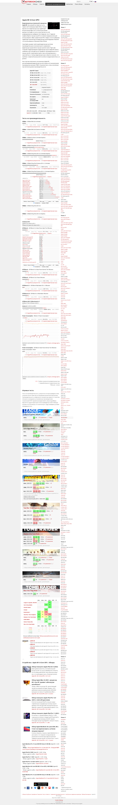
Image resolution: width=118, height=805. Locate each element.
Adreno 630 (63, 581)
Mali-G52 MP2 (63, 635)
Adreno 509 (63, 696)
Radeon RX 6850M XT (65, 70)
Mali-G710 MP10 (64, 483)
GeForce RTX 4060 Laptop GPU (66, 77)
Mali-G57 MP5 (63, 591)
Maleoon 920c (63, 564)
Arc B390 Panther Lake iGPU (66, 169)
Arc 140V (62, 264)
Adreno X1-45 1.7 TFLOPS (65, 405)
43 (38, 541)
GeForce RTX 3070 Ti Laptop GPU (67, 72)
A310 (62, 301)
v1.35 (23, 659)
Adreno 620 (63, 648)
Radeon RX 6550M (64, 232)
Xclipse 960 (63, 290)
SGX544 (62, 744)
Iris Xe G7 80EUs (64, 382)
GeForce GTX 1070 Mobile (65, 189)
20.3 (34, 487)
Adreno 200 (63, 783)
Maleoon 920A (63, 493)
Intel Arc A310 (25, 257)
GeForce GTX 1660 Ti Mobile (66, 204)
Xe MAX (62, 355)
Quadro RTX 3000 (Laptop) (65, 184)
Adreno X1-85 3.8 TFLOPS (65, 345)
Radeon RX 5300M (64, 278)
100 (37, 511)
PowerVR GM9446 (64, 606)
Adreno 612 (63, 675)
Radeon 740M (63, 352)
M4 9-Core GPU (63, 266)
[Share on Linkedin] (53, 787)
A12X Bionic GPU (64, 439)
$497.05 (32, 655)
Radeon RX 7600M (64, 124)
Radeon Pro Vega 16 (64, 330)
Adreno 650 (63, 510)
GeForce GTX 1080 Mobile (65, 156)
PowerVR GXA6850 (64, 609)
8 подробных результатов (38, 233)
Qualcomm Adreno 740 (26, 187)
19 (34, 491)
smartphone (37, 203)
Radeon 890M (63, 252)
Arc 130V (62, 312)
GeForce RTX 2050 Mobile (65, 257)
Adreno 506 (63, 699)
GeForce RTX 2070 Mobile (65, 146)
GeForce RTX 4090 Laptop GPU (66, 38)
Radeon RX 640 (63, 370)
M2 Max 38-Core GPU (65, 104)
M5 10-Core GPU (64, 168)
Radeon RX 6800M (64, 82)
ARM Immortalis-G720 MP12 (27, 190)
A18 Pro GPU (63, 387)
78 (38, 537)
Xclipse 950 (63, 451)
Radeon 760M (63, 344)
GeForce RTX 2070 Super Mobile (66, 129)
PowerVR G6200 (64, 711)
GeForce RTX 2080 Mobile (65, 105)
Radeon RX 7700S (64, 100)
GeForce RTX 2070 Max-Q (65, 179)
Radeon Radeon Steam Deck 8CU (66, 350)
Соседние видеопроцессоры (49, 126)
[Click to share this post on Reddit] (42, 787)
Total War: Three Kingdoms (31, 508)
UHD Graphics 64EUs (64, 402)
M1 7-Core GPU (33, 84)
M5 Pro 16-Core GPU (64, 137)
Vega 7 (62, 423)
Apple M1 (29, 113)
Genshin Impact (27, 607)
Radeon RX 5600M (64, 202)
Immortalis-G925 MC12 (65, 446)
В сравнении (42, 417)
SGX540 (62, 771)
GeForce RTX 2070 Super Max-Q (66, 166)
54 (40, 483)
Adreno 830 (63, 295)
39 (34, 557)
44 (36, 563)
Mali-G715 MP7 (63, 478)
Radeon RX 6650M (64, 141)
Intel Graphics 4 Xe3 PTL (65, 342)
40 (39, 559)
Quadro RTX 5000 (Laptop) (65, 115)
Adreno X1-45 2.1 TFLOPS (65, 391)
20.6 (40, 519)
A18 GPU (62, 432)
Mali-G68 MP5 (63, 587)
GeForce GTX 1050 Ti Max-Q (66, 315)
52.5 (38, 483)
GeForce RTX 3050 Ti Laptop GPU (67, 206)
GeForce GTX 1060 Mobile (65, 237)
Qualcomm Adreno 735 (26, 184)
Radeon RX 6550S (64, 235)
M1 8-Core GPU (64, 417)
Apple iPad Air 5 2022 (41, 754)
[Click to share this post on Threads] (31, 788)
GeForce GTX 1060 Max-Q (65, 279)
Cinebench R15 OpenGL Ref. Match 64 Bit (31, 225)
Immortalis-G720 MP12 (65, 456)
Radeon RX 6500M (64, 234)
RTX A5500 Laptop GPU (65, 65)
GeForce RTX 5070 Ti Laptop (66, 45)
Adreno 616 (63, 670)
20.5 (39, 491)
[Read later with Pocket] (46, 787)
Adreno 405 (63, 712)
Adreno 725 (63, 463)
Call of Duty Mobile (28, 605)
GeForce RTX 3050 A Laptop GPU (67, 222)
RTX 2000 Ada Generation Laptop (66, 107)
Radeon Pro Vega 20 (64, 293)
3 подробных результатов (32, 354)
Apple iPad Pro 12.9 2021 (42, 763)
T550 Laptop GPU (64, 320)
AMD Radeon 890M (26, 256)
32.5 (41, 487)
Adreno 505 (63, 702)
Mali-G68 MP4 (63, 628)
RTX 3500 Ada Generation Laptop (66, 58)
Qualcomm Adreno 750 (26, 194)
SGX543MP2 (63, 738)
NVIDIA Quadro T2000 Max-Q (28, 238)
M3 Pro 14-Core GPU (64, 158)
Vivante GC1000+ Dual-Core (66, 766)
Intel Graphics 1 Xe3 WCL (65, 532)
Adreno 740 (63, 454)
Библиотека (69, 4)
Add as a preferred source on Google (42, 784)
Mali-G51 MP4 (63, 672)
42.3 (42, 515)
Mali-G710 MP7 (63, 500)
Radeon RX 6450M (64, 256)
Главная (29, 4)
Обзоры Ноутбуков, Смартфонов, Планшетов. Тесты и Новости (36, 794)
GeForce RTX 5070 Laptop (65, 55)
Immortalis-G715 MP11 (65, 458)
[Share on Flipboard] (49, 787)
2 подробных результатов (32, 150)
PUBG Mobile (27, 619)
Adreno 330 (63, 682)
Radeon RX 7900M (64, 42)
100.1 (43, 511)
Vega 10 (62, 403)
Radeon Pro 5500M (64, 249)
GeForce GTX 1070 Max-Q (65, 219)
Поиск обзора (78, 4)
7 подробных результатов (32, 126)
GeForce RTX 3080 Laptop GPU (66, 67)
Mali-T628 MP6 (63, 689)
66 (36, 537)
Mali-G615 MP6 (63, 480)
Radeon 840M (63, 349)
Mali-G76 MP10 (63, 586)
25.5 (43, 519)
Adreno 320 (63, 723)
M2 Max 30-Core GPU (65, 119)
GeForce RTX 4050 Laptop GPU (66, 164)
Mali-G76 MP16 (63, 555)
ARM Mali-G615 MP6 (26, 181)
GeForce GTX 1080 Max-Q (65, 187)
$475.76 (32, 641)
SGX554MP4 (63, 692)
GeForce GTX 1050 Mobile (65, 332)
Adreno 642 (63, 569)
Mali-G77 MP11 (63, 549)
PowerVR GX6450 (64, 645)
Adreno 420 (63, 647)
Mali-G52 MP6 (63, 631)
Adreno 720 (63, 481)
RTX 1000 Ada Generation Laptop (66, 194)
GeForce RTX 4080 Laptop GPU (66, 44)
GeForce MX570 (64, 273)
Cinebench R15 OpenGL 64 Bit (28, 222)
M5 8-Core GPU (63, 227)
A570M (62, 211)
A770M (62, 134)
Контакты (87, 4)
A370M (62, 246)
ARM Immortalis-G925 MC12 (27, 198)
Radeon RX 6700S (64, 144)
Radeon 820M (63, 419)
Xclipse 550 (63, 559)
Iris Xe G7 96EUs (64, 363)
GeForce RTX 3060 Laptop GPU (66, 125)
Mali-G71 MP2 (63, 621)
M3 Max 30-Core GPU (65, 114)
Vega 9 (62, 407)
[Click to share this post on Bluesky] (35, 788)
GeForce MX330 (64, 379)
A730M (62, 197)
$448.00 (32, 648)
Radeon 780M (63, 303)
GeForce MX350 (64, 365)
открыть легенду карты (53, 343)
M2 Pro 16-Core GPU (64, 159)
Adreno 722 (63, 464)
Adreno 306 (63, 748)
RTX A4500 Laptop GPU (65, 74)
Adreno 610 (63, 677)
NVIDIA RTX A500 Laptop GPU (28, 237)
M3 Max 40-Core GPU (65, 102)
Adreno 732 (63, 475)
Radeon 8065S (63, 87)
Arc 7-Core (63, 308)
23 (34, 541)
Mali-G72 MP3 (63, 625)
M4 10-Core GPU (64, 244)
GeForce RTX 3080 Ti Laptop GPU (67, 53)
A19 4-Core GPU (64, 461)
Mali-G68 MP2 (63, 633)
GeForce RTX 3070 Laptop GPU (66, 85)
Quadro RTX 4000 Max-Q (65, 178)
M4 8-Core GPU (63, 286)
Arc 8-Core (63, 259)
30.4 (34, 483)
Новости (42, 4)
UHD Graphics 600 (64, 638)
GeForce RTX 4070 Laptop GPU (66, 60)
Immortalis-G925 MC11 (65, 448)
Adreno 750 (63, 449)
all (53, 201)
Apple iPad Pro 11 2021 (42, 759)
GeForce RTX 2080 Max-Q (65, 151)
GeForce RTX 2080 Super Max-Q (66, 131)
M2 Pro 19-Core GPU (64, 139)
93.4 (34, 511)
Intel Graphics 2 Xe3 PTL (65, 398)
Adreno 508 (63, 697)
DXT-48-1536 (63, 431)
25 (34, 539)
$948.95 (32, 651)
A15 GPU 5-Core (64, 471)
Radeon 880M (63, 271)
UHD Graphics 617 (64, 603)
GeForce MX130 (64, 429)
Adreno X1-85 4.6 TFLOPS (65, 300)
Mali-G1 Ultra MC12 (64, 443)
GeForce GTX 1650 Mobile (65, 269)
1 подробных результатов (32, 142)
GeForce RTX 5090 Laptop (65, 29)
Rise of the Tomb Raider (31, 591)
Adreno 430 (63, 623)
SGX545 (62, 739)
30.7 (38, 487)
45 (38, 539)
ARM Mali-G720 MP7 (26, 185)
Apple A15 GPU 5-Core (26, 180)
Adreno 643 (63, 567)
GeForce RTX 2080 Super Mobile (66, 84)
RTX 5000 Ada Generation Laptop (66, 40)
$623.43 (32, 644)
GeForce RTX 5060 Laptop (65, 68)
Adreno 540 (63, 592)
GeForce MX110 (64, 505)
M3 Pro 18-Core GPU (64, 136)
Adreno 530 (63, 608)
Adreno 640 (63, 577)
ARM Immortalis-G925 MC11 (27, 196)
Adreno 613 (63, 674)
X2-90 (62, 261)
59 (34, 431)
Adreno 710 (63, 576)
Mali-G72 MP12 (63, 598)
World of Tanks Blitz (28, 622)
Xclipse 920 (63, 495)
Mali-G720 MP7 (63, 468)
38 (34, 543)
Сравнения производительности (55, 4)
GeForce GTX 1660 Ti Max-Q (66, 230)
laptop (57, 201)
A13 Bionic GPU (64, 507)
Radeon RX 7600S (64, 127)
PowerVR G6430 (64, 684)
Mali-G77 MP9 (63, 554)
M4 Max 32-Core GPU (65, 112)
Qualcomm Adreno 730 (26, 182)
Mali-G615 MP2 (63, 572)
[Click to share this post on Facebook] (28, 788)
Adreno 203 (63, 775)
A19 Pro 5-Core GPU (64, 340)
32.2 (34, 515)
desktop (43, 203)
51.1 (47, 499)
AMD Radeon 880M (26, 250)
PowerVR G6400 (64, 687)
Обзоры (35, 4)
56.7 (43, 483)
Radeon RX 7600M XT (65, 97)
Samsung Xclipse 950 (26, 252)
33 (43, 487)
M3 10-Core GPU (64, 305)
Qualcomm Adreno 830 (26, 197)
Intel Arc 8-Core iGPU (26, 260)
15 (34, 523)
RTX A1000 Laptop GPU (65, 217)
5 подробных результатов (32, 298)
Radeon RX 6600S (64, 171)
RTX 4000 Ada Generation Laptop (66, 47)
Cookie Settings (59, 800)
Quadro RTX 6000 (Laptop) (65, 80)
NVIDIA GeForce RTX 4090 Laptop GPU (29, 262)
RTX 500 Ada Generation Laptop (66, 240)
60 (34, 417)
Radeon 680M (63, 318)
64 (34, 537)
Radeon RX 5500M (64, 251)
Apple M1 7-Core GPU (26, 247)
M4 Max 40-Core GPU (65, 57)
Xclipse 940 (63, 453)
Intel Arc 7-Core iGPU (26, 253)
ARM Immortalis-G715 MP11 (27, 186)
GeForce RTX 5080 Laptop (65, 34)
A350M (62, 310)
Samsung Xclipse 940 (26, 189)
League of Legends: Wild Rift (30, 602)
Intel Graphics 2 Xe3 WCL (65, 400)
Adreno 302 (63, 756)
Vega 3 (62, 533)
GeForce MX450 (64, 323)
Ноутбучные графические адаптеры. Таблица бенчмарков (78, 794)
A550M (62, 221)
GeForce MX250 (64, 377)
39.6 (35, 593)
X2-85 (62, 262)
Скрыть (49, 176)
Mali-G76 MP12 (63, 584)
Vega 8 (62, 408)
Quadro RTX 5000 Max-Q (65, 149)
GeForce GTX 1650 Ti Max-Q (66, 283)
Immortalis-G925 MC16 (65, 444)
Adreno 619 (63, 660)
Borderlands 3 (28, 480)
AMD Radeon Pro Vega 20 (27, 240)
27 (36, 539)
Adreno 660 (63, 497)
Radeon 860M (63, 317)
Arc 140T (62, 254)
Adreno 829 (63, 296)
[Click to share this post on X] (38, 787)
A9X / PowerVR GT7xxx (65, 522)
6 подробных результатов (32, 282)
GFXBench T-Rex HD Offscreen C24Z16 (31, 302)
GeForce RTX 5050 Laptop (65, 93)
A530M (62, 229)
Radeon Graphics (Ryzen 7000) (66, 523)
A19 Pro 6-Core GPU (64, 328)
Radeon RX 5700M (64, 153)
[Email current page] (56, 788)
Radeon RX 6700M (64, 109)
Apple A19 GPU (25, 244)
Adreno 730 (63, 476)
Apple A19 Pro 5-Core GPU (27, 239)
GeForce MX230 (64, 413)
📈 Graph (49, 417)
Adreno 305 (63, 750)
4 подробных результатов (32, 134)
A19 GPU (62, 339)
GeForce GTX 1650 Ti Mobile (66, 247)
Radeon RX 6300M (64, 268)
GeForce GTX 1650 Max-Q (65, 288)
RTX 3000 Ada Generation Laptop (66, 79)
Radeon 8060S (63, 89)
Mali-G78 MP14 (63, 513)
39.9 (37, 559)
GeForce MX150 (64, 380)
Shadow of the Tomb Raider (32, 534)
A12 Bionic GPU (64, 508)
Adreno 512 (63, 679)
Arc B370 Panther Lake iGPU (66, 242)
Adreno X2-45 (63, 347)
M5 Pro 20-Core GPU (64, 122)
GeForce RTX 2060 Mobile (65, 186)
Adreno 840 (63, 284)
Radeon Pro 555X (64, 374)
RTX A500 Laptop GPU (65, 239)
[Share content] (25, 788)
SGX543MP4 (63, 719)
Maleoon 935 (63, 488)
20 (36, 491)
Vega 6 (62, 503)
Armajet (25, 609)
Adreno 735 (63, 470)
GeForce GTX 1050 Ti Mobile (66, 313)
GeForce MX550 (64, 306)
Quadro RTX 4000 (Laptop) (65, 154)
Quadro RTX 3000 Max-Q (65, 192)
